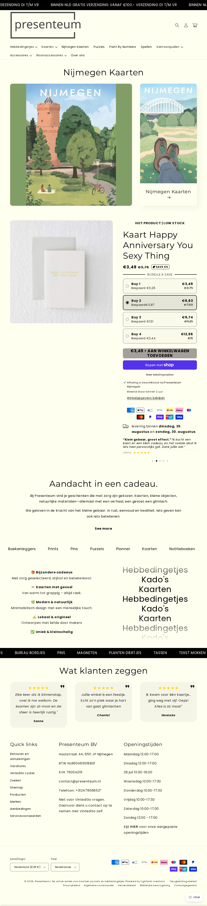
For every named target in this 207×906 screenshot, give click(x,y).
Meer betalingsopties (160, 374)
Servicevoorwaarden (25, 816)
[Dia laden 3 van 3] (163, 461)
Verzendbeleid (127, 885)
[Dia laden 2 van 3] (160, 461)
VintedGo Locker (22, 773)
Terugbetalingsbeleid (183, 881)
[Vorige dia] (152, 461)
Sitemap (16, 787)
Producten (18, 795)
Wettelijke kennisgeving (155, 885)
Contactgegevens (185, 885)
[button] (23, 47)
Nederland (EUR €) (27, 867)
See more (103, 528)
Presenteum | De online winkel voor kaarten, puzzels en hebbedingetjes (80, 881)
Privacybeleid (71, 885)
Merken (15, 802)
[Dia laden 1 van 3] (156, 461)
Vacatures (18, 766)
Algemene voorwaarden (99, 885)
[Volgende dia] (168, 461)
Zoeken (15, 780)
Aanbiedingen (20, 809)
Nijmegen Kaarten (168, 191)
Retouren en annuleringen (20, 756)
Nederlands (63, 867)
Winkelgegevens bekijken (146, 398)
